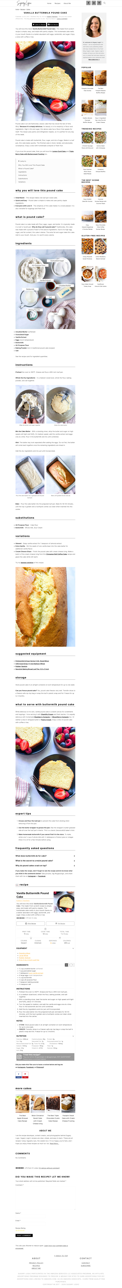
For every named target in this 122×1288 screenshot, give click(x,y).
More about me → (94, 59)
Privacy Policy (36, 1263)
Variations (21, 182)
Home (49, 3)
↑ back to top (61, 1256)
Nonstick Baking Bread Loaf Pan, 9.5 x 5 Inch (32, 669)
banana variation (27, 562)
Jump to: (23, 161)
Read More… (54, 1143)
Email (18, 1220)
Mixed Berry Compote (60, 717)
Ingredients (22, 172)
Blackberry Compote (42, 717)
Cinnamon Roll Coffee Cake (56, 554)
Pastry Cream (46, 720)
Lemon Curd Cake (59, 151)
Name (18, 1213)
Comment (20, 1185)
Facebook (41, 876)
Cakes (28, 9)
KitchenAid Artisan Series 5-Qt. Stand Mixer (32, 661)
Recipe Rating (20, 1228)
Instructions (22, 175)
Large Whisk (23, 955)
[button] (17, 918)
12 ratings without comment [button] (49, 1168)
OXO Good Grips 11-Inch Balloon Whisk (30, 664)
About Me (67, 3)
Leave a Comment (62, 18)
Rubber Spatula (24, 958)
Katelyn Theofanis (23, 900)
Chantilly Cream (47, 714)
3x (72, 965)
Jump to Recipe (40, 24)
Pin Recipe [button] (61, 923)
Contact (86, 1263)
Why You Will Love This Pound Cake (31, 165)
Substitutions (23, 178)
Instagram (32, 876)
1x (66, 965)
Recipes (57, 3)
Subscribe (86, 1266)
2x (69, 965)
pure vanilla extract (36, 973)
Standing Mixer (24, 953)
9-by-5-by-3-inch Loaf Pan (29, 960)
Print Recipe (54, 24)
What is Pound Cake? (26, 168)
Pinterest (40, 1067)
